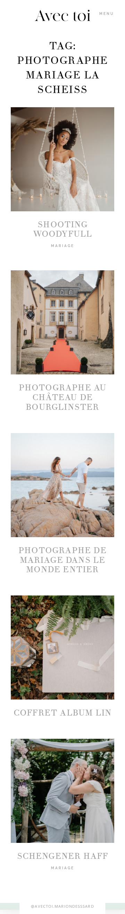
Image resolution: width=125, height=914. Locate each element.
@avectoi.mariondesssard (62, 906)
